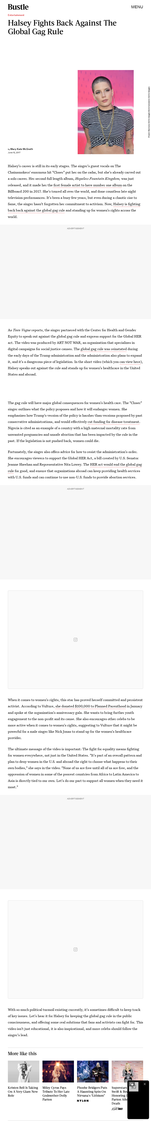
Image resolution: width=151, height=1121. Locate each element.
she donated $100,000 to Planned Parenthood (90, 706)
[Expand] (132, 1084)
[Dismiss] (145, 1084)
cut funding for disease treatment (113, 421)
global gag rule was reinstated (104, 349)
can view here (130, 361)
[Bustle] (18, 7)
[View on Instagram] (75, 639)
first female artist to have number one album (87, 185)
